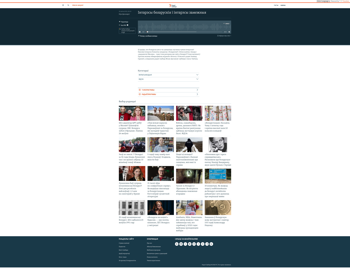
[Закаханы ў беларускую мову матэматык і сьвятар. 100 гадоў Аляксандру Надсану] (218, 207)
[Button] (123, 22)
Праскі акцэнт (77, 5)
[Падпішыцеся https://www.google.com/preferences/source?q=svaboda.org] (176, 244)
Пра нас (149, 243)
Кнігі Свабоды (123, 250)
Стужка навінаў (124, 243)
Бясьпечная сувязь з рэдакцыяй (157, 253)
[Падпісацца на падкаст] (194, 244)
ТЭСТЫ (276, 5)
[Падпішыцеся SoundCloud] (198, 244)
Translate (346, 1)
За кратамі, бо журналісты (127, 260)
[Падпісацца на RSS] (211, 244)
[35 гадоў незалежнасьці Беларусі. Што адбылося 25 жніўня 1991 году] (132, 207)
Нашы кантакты (152, 257)
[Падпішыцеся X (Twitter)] (185, 244)
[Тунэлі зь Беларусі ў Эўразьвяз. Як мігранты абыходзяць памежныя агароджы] (189, 176)
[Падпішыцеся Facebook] (181, 244)
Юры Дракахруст (124, 14)
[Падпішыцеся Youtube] (189, 244)
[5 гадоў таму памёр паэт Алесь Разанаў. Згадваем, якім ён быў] (160, 144)
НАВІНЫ (283, 5)
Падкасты (122, 246)
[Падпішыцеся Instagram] (202, 244)
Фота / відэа (123, 257)
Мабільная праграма (153, 250)
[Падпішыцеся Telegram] (207, 244)
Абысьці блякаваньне (154, 246)
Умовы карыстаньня (153, 260)
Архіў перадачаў (124, 253)
